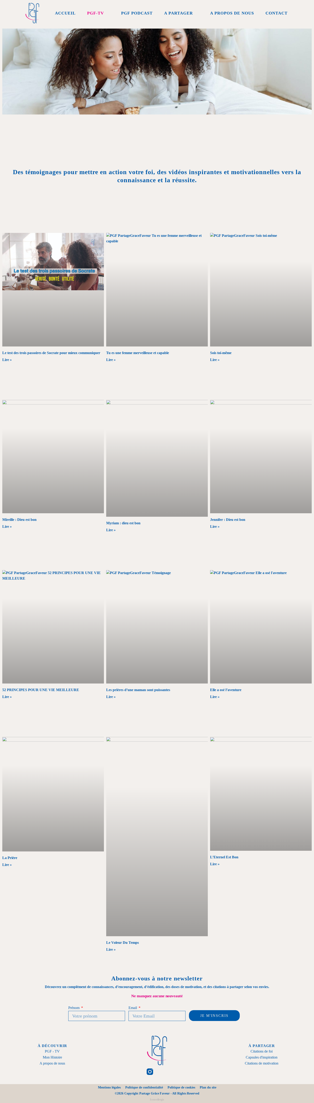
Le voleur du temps (122, 943)
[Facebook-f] (136, 1071)
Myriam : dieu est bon (123, 523)
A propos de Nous (232, 13)
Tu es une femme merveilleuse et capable (137, 353)
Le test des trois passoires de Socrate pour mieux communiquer (51, 353)
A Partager (178, 13)
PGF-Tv (95, 13)
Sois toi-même (220, 353)
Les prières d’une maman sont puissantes (138, 690)
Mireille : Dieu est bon (19, 520)
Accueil (65, 13)
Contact (276, 13)
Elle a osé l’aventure (225, 690)
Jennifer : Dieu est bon (227, 520)
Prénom (74, 1008)
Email (133, 1008)
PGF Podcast (137, 13)
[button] (296, 13)
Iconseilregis (157, 1099)
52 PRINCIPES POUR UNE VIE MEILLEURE (40, 690)
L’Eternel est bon (224, 857)
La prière (9, 858)
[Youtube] (178, 1071)
